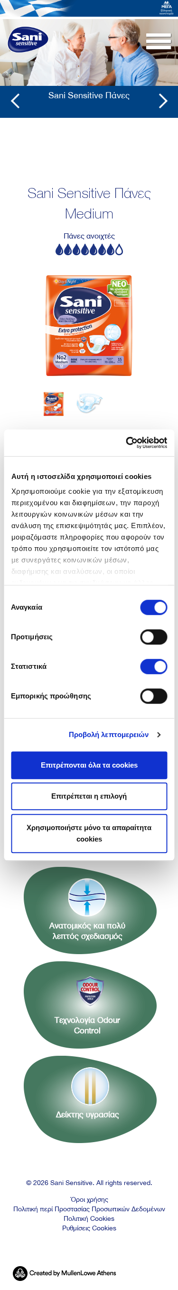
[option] (89, 321)
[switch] (153, 637)
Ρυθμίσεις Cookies (89, 1228)
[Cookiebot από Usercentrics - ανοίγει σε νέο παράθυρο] (126, 443)
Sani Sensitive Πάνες (89, 95)
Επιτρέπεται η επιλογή (89, 796)
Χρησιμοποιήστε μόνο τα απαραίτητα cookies (89, 833)
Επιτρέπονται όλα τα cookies (89, 765)
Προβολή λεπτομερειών (109, 734)
